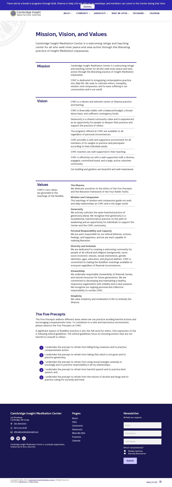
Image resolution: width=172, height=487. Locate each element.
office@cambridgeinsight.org (26, 432)
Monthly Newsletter (137, 454)
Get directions (20, 424)
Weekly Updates (135, 451)
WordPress (23, 482)
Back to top (152, 482)
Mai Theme (34, 482)
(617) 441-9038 (20, 428)
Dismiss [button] (87, 6)
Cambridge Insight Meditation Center (41, 480)
